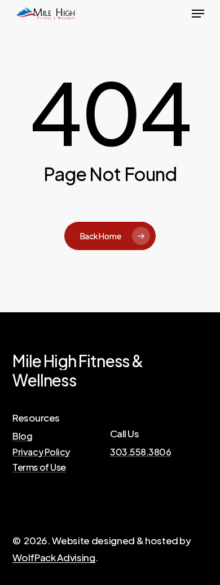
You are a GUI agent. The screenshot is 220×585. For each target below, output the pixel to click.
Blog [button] (22, 436)
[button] (198, 13)
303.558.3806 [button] (140, 452)
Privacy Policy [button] (40, 452)
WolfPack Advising (53, 557)
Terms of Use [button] (38, 467)
